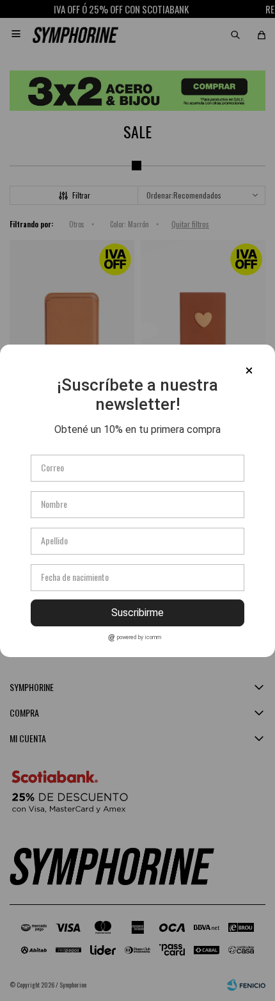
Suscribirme (137, 612)
